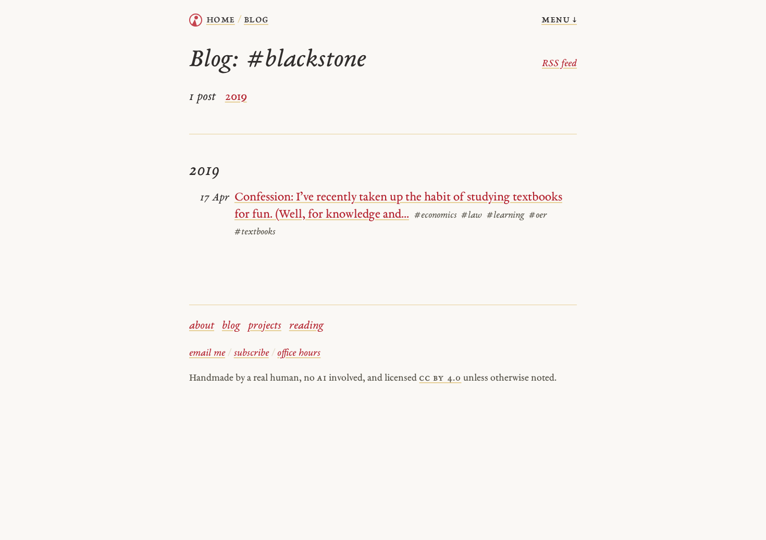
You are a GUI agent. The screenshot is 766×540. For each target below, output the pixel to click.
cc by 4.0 (440, 378)
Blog (256, 20)
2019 (236, 97)
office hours (298, 353)
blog (231, 326)
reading (306, 326)
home (220, 20)
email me (207, 353)
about (201, 326)
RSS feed (559, 64)
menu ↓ (559, 20)
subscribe (251, 353)
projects (264, 326)
